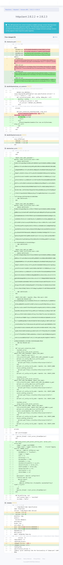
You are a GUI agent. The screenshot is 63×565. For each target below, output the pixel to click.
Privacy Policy (37, 559)
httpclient (16, 10)
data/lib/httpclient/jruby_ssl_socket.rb (16, 86)
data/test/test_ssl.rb (12, 148)
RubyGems (8, 10)
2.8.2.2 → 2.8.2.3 (35, 10)
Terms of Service (27, 559)
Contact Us (18, 559)
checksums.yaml (11, 42)
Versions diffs (24, 10)
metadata (9, 503)
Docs (44, 559)
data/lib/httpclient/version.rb (14, 135)
